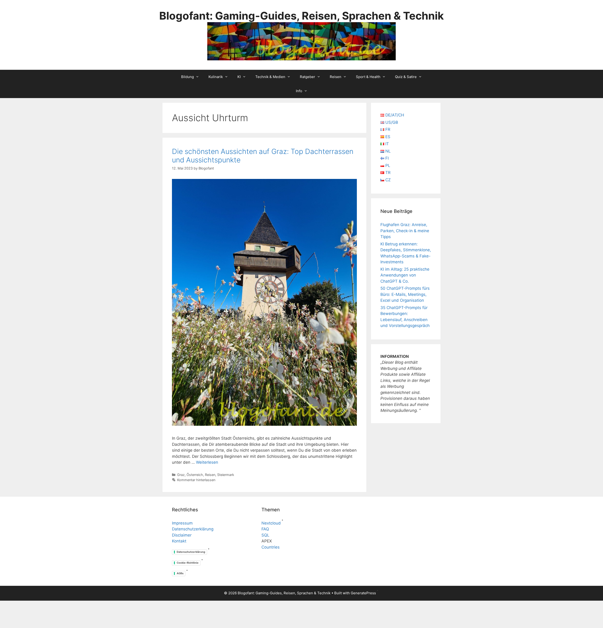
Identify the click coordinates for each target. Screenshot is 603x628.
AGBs (180, 573)
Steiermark (225, 475)
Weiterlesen (207, 462)
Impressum (182, 523)
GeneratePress (363, 593)
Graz (181, 475)
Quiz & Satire (406, 76)
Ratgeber (307, 76)
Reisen (335, 76)
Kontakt (179, 541)
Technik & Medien (270, 76)
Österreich (195, 475)
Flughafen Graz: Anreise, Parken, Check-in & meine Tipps (404, 230)
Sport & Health (368, 76)
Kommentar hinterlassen (196, 480)
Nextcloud (271, 523)
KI (239, 76)
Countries (270, 547)
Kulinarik (215, 76)
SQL (265, 535)
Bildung (187, 76)
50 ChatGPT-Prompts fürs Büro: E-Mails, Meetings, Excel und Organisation (405, 294)
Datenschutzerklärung (192, 529)
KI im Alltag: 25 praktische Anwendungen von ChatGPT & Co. (404, 275)
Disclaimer (181, 535)
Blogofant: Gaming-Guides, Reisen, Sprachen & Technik (301, 15)
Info (299, 91)
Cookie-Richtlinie (188, 562)
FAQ (265, 529)
